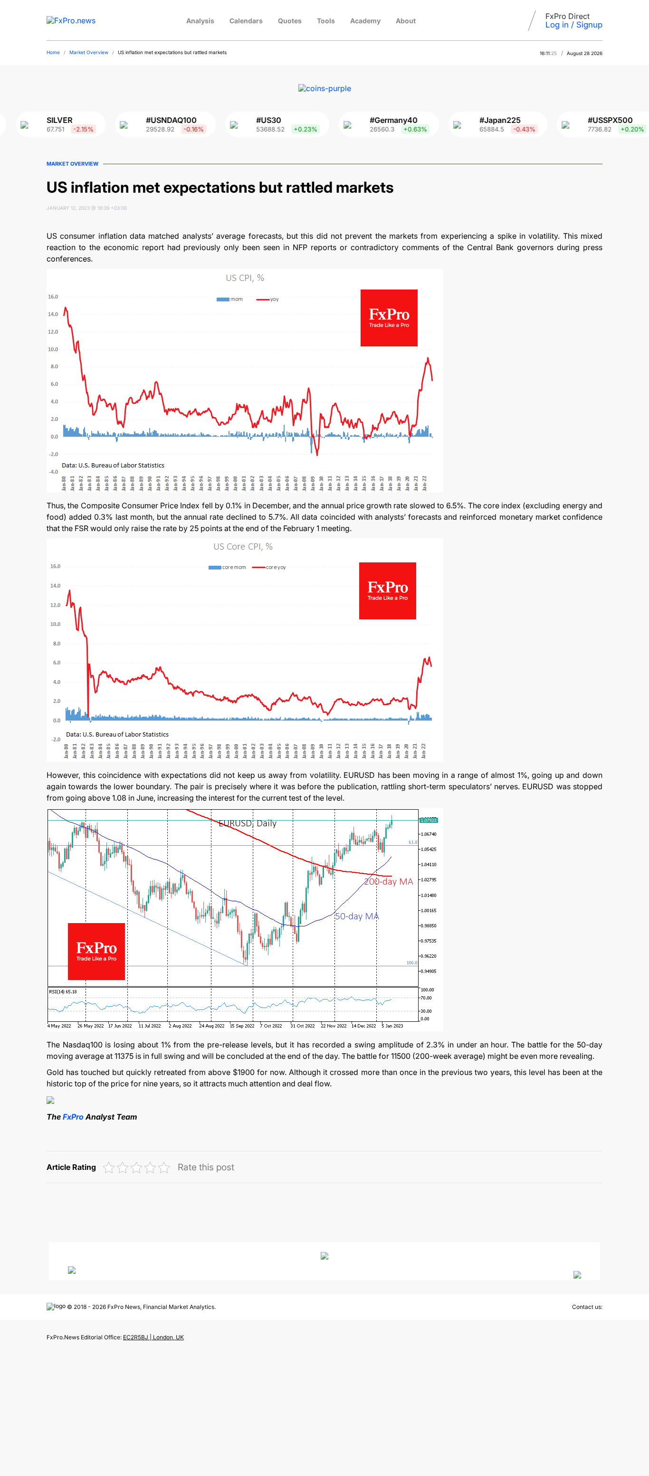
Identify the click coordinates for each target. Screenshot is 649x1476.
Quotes (290, 21)
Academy (365, 21)
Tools (326, 21)
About (406, 21)
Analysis (200, 21)
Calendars (246, 21)
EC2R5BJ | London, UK (153, 1337)
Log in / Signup (573, 24)
